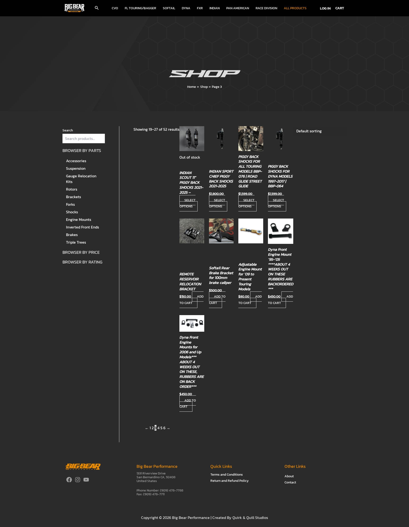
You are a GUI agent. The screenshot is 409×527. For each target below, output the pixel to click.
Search (67, 130)
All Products (295, 8)
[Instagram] (77, 479)
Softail (169, 8)
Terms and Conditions (226, 474)
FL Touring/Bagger (140, 8)
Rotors (71, 189)
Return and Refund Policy (229, 480)
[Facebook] (69, 479)
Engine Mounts (78, 219)
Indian (214, 8)
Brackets (73, 197)
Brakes (72, 234)
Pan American (237, 8)
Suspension (75, 168)
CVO (115, 8)
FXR (200, 8)
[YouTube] (86, 479)
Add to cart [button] (191, 299)
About (289, 476)
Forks (70, 204)
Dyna (186, 8)
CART (339, 8)
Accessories (76, 161)
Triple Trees (76, 242)
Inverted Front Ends (82, 227)
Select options (187, 203)
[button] (97, 8)
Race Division (266, 8)
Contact (290, 482)
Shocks (72, 212)
